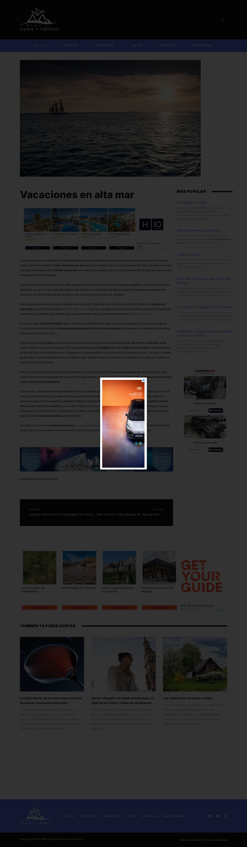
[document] (123, 423)
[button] (143, 380)
